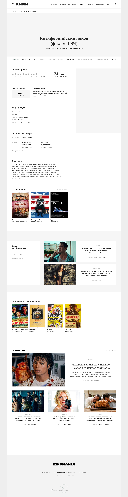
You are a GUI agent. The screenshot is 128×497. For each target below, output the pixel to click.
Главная (14, 11)
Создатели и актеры (29, 59)
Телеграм (70, 475)
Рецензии (96, 245)
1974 (61, 48)
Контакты (82, 472)
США (81, 48)
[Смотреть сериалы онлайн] (64, 491)
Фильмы (54, 4)
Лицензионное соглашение (64, 472)
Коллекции (72, 4)
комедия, (20, 117)
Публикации (70, 59)
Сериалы (62, 4)
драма (75, 48)
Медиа (81, 4)
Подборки (96, 268)
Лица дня (89, 4)
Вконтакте (59, 475)
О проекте (46, 472)
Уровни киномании (102, 4)
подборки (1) (17, 254)
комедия (68, 48)
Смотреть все (17, 151)
